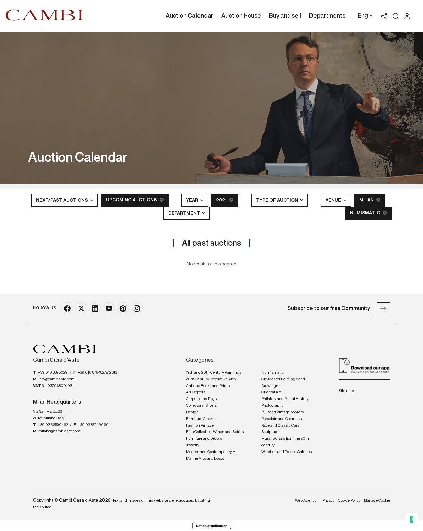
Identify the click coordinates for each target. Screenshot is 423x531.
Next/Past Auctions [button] (62, 200)
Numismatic (365, 213)
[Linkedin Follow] (95, 308)
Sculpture (269, 432)
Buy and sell (285, 16)
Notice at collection (211, 526)
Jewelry (192, 445)
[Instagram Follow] (137, 308)
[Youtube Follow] (109, 308)
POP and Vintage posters (282, 412)
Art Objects (196, 392)
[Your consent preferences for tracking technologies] (411, 519)
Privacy (328, 501)
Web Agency (306, 501)
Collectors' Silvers (201, 406)
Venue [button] (334, 200)
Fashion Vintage (200, 426)
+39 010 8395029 (53, 373)
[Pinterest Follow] (123, 308)
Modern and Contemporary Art (212, 452)
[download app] (364, 365)
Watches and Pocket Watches (286, 452)
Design (192, 412)
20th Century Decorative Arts (211, 379)
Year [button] (192, 200)
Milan (367, 200)
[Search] (395, 16)
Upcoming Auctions (132, 200)
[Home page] (44, 15)
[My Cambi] (409, 16)
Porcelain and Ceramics (281, 419)
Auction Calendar (189, 16)
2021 (222, 200)
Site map (346, 391)
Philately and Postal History (285, 399)
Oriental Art (271, 392)
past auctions (211, 243)
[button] (363, 16)
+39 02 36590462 (53, 425)
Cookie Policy (349, 501)
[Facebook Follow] (67, 308)
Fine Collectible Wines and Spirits (215, 432)
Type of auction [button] (277, 200)
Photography (272, 406)
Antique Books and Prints (208, 386)
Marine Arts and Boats (205, 459)
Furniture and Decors (204, 439)
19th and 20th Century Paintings (214, 373)
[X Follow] (81, 308)
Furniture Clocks (200, 419)
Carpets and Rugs (201, 399)
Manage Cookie (377, 501)
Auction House (241, 16)
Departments (327, 16)
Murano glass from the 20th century (285, 442)
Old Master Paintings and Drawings (283, 382)
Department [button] (184, 213)
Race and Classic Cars (280, 426)
